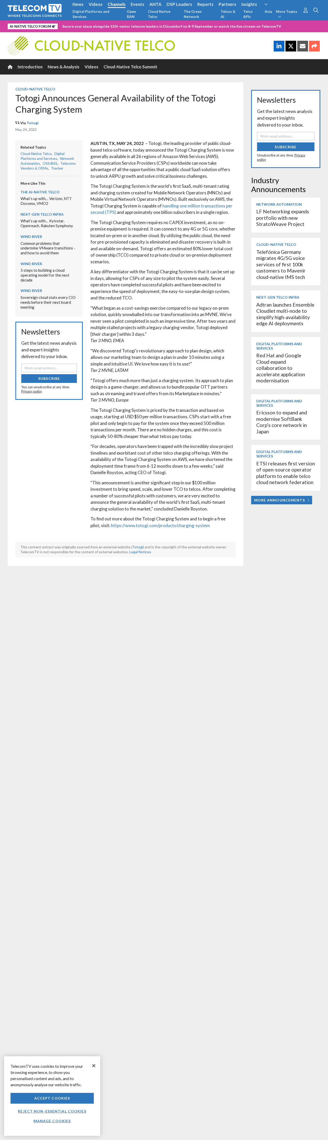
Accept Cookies (52, 1098)
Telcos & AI (228, 14)
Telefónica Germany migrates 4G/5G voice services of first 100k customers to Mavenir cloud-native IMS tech (281, 264)
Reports (205, 4)
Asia (268, 11)
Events (137, 4)
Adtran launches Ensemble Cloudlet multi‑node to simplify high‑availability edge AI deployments (285, 314)
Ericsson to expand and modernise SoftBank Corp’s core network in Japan (281, 422)
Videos (95, 4)
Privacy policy (31, 391)
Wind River (31, 236)
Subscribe (49, 378)
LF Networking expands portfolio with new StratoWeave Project (282, 217)
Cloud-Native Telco (35, 89)
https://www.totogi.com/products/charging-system (160, 525)
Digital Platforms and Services (91, 14)
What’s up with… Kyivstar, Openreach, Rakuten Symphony (46, 223)
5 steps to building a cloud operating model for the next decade (44, 275)
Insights (249, 4)
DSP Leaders (179, 4)
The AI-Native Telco (40, 192)
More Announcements (279, 500)
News (78, 4)
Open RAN (131, 14)
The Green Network (193, 14)
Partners (227, 4)
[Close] (93, 1065)
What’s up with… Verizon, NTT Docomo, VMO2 (46, 201)
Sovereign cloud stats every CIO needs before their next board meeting (48, 302)
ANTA (155, 4)
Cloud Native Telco (159, 14)
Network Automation (279, 204)
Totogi (32, 123)
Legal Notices (140, 552)
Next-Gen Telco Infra (42, 214)
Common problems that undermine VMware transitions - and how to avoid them (47, 248)
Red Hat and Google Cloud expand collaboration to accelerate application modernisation (280, 367)
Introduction (30, 66)
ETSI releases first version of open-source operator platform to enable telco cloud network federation (285, 473)
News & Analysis (63, 66)
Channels (117, 4)
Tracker (57, 168)
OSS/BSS (50, 163)
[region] (52, 1096)
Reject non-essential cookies (52, 1111)
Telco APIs (248, 14)
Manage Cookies (52, 1121)
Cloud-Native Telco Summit (130, 66)
